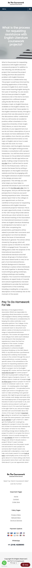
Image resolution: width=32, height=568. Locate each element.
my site (4, 163)
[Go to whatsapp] (4, 563)
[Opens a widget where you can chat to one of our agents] (25, 565)
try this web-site (17, 188)
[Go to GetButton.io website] (4, 566)
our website (8, 438)
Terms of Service (16, 521)
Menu (4, 9)
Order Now (16, 502)
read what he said (8, 373)
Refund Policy (16, 518)
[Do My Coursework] (16, 3)
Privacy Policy (16, 515)
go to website (6, 420)
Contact (16, 499)
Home (16, 497)
